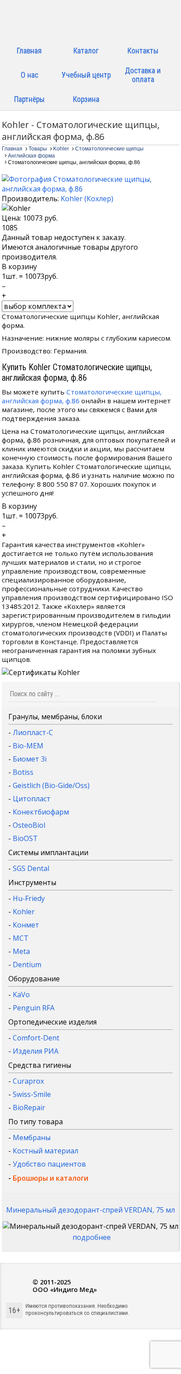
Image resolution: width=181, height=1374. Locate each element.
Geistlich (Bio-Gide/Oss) (51, 785)
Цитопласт (32, 798)
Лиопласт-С (33, 732)
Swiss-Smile (32, 1094)
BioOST (25, 838)
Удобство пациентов (49, 1164)
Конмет (26, 925)
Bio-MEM (28, 746)
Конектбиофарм (41, 812)
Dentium (27, 964)
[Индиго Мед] (90, 21)
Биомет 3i (30, 759)
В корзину (19, 266)
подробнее (91, 1237)
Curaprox (28, 1081)
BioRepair (29, 1107)
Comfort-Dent (36, 1038)
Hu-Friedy (29, 898)
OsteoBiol (29, 825)
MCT (21, 938)
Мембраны (32, 1137)
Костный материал (45, 1151)
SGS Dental (31, 868)
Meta (21, 951)
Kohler (24, 911)
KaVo (21, 994)
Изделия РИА (35, 1051)
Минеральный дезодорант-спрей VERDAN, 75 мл (90, 1210)
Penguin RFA (33, 1008)
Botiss (23, 772)
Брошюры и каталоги (50, 1178)
